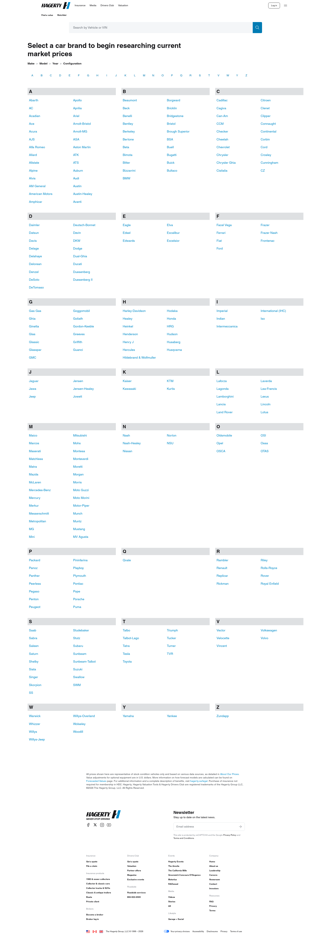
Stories (171, 901)
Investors (214, 888)
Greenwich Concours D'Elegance (184, 875)
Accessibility (198, 931)
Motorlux (172, 879)
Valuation (131, 866)
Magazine (132, 875)
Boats (89, 897)
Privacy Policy (229, 835)
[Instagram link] (102, 824)
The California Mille (177, 870)
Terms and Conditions (183, 838)
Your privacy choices (180, 931)
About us (213, 866)
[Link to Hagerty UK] (101, 931)
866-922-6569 (134, 897)
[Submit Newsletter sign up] (240, 826)
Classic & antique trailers (98, 892)
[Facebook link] (88, 824)
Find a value (47, 15)
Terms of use (236, 931)
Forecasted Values (96, 781)
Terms (212, 910)
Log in (274, 5)
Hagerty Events (176, 861)
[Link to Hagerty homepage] (103, 815)
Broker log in (92, 919)
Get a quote (91, 861)
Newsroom (214, 879)
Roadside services (136, 892)
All (169, 906)
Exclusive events (135, 879)
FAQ (211, 901)
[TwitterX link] (95, 824)
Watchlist (61, 15)
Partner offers (134, 870)
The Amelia (173, 866)
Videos (171, 897)
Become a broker (94, 914)
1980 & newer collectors (98, 879)
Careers (213, 875)
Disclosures (212, 931)
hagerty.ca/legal (199, 781)
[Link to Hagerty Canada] (95, 931)
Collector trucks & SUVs (98, 888)
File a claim (91, 866)
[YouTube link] (109, 824)
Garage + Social (176, 919)
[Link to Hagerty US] (88, 931)
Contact (213, 884)
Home (212, 861)
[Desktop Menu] (285, 5)
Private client (92, 901)
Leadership (214, 870)
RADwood (173, 884)
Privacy (213, 906)
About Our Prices (229, 774)
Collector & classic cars (98, 883)
